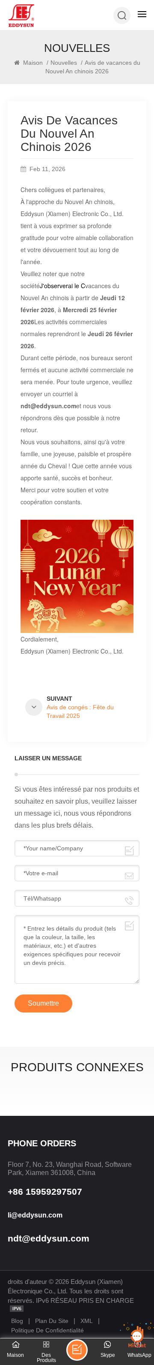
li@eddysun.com (35, 1215)
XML (86, 1320)
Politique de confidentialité (47, 1330)
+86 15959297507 (45, 1191)
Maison (32, 62)
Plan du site (51, 1320)
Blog (17, 1320)
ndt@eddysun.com (48, 1238)
